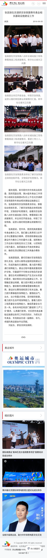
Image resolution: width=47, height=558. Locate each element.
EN (39, 4)
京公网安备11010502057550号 (23, 549)
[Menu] (44, 3)
